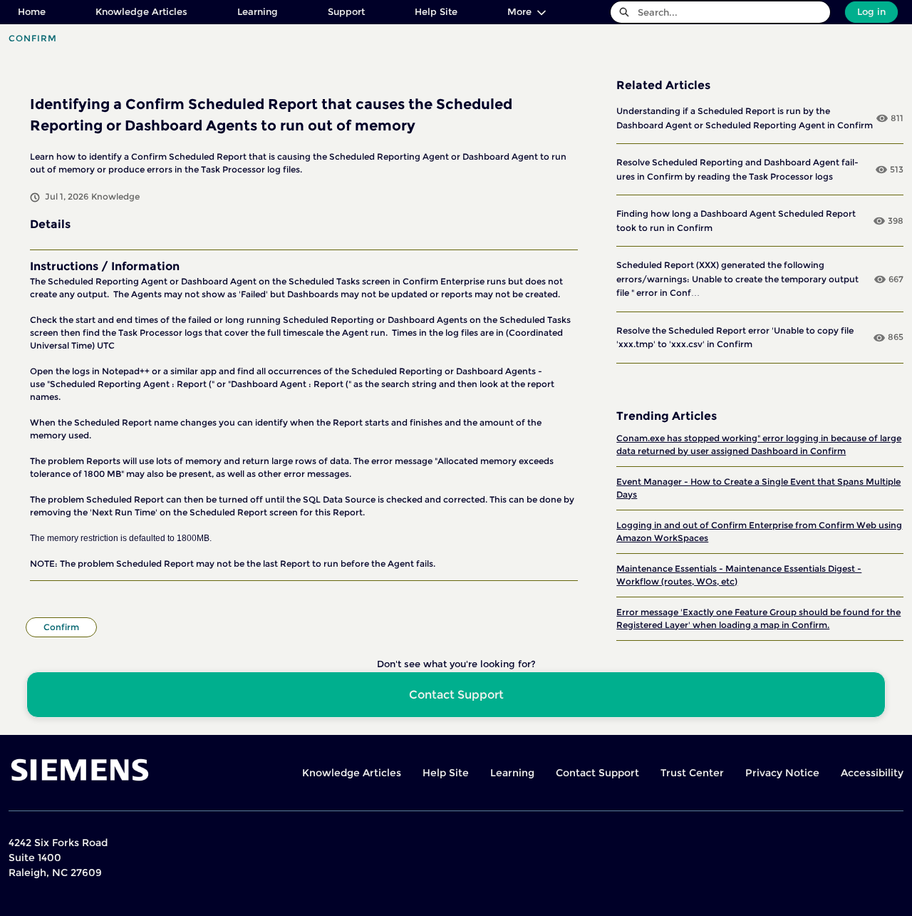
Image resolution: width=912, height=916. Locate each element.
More (519, 11)
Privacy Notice (782, 772)
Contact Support (597, 772)
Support (346, 11)
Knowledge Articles (141, 11)
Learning (257, 11)
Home (32, 11)
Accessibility (872, 772)
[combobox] (734, 12)
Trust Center (692, 772)
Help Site (436, 11)
